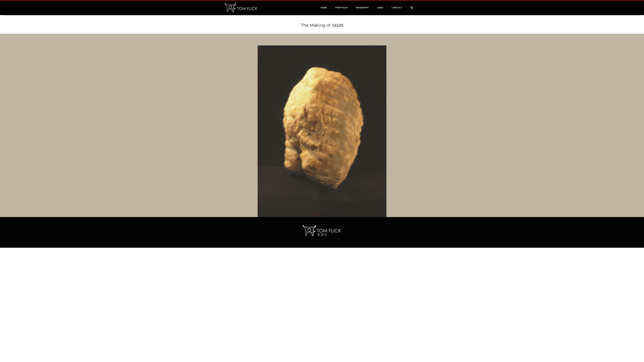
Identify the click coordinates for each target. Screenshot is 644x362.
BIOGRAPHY (362, 7)
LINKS (380, 7)
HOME (323, 7)
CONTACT (397, 7)
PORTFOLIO (341, 7)
